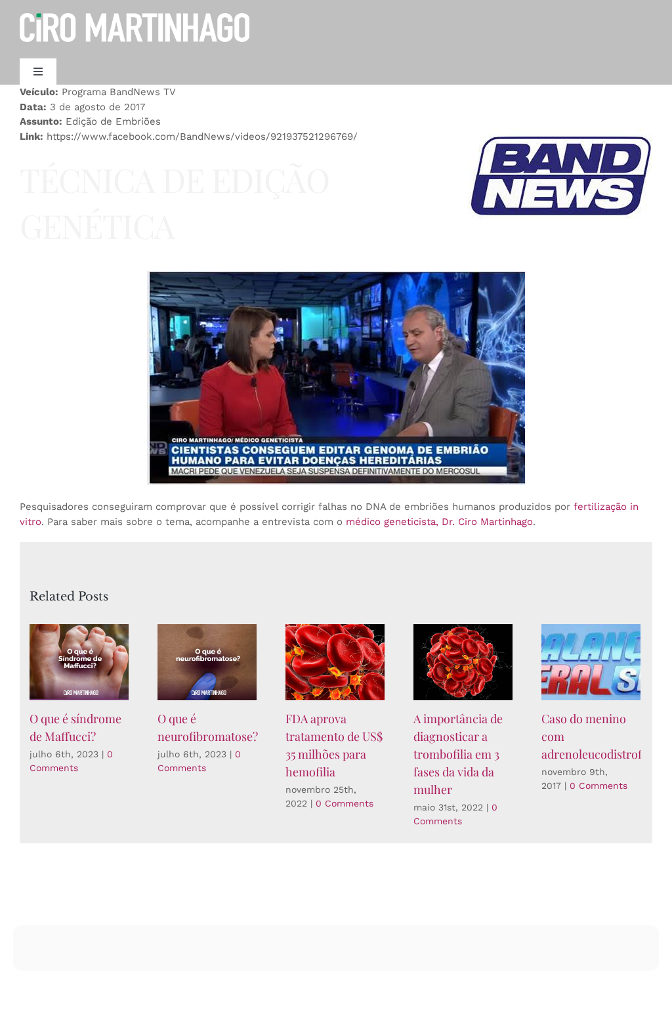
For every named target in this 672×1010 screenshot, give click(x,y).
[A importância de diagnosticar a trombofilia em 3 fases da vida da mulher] (463, 662)
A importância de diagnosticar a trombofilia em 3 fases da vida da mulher (458, 754)
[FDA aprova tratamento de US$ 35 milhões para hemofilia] (335, 662)
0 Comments (344, 803)
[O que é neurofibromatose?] (207, 662)
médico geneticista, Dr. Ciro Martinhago (439, 522)
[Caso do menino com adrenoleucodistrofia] (590, 662)
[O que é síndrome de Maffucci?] (79, 662)
